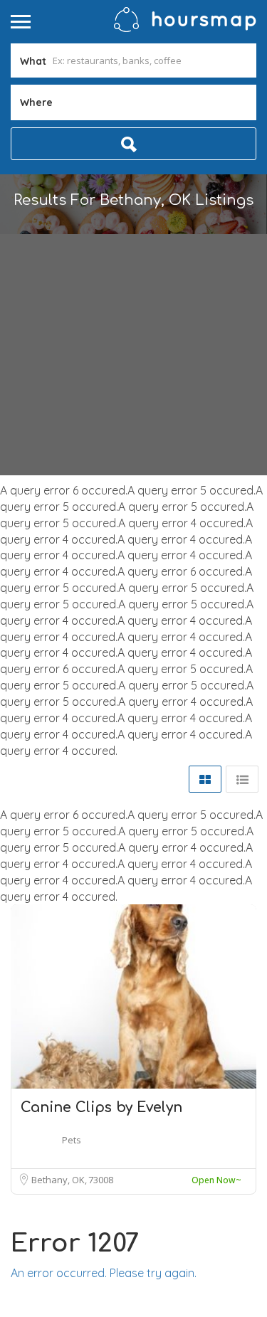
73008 (100, 1179)
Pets (71, 1139)
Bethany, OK (59, 1179)
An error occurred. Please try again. (104, 1273)
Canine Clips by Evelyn (101, 1107)
